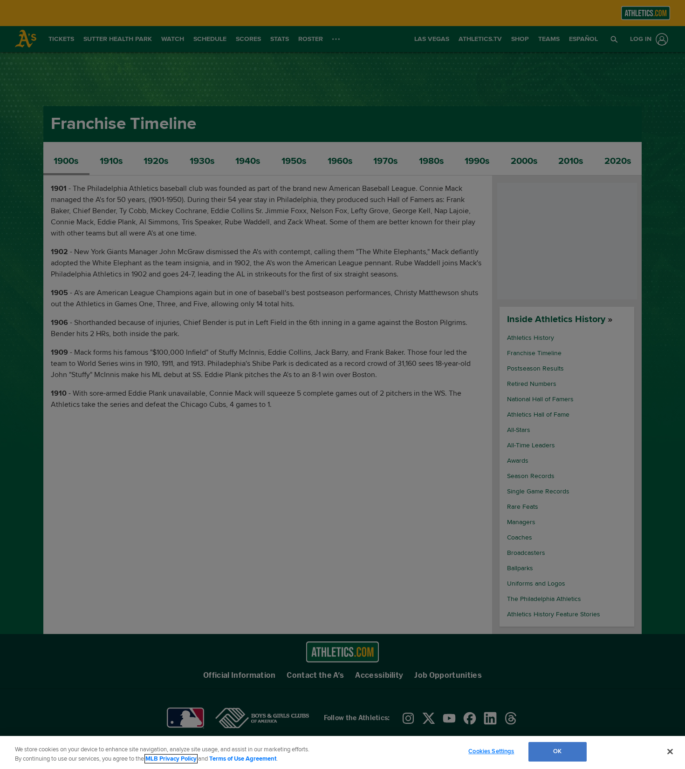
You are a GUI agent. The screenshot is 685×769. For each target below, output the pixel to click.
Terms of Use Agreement (242, 758)
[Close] (670, 751)
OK (557, 751)
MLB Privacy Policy (171, 758)
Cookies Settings (491, 751)
